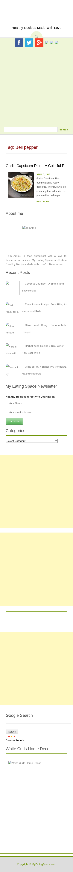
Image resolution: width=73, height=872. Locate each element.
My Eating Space (36, 18)
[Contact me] (56, 42)
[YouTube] (52, 42)
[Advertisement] (36, 85)
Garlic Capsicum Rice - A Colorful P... (36, 166)
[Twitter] (29, 42)
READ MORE (42, 201)
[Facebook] (19, 42)
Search (63, 129)
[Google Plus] (39, 42)
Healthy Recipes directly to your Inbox (30, 396)
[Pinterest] (47, 42)
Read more (56, 264)
